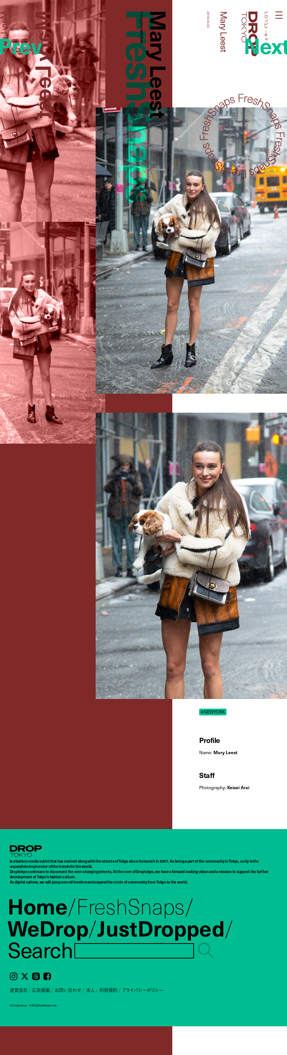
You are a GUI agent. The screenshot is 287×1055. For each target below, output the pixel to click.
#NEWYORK (213, 712)
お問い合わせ (68, 990)
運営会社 (19, 990)
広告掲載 (41, 990)
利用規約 (108, 990)
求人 (90, 990)
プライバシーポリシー (142, 990)
